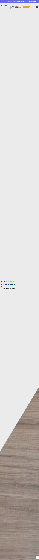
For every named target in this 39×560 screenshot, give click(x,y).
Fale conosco (26, 6)
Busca (37, 7)
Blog (11, 8)
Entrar (33, 6)
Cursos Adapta (18, 7)
